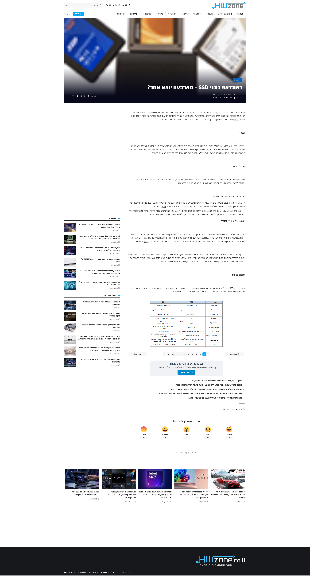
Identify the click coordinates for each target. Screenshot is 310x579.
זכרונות (147, 241)
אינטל (231, 409)
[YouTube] (126, 5)
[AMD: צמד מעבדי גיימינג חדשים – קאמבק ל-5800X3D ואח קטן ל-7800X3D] (70, 316)
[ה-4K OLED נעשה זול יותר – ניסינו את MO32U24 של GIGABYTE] (70, 305)
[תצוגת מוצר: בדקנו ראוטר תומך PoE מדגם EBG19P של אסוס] (70, 262)
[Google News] (122, 5)
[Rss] (107, 5)
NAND (236, 119)
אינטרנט (226, 409)
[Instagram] (119, 5)
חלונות (202, 254)
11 (168, 354)
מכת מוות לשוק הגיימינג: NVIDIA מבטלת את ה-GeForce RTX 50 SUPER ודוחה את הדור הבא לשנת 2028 (200, 393)
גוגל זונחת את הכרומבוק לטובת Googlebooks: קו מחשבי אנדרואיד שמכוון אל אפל (121, 494)
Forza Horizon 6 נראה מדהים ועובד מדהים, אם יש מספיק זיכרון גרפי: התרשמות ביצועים (228, 494)
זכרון (227, 115)
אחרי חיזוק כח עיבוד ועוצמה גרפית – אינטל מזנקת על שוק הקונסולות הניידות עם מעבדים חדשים (155, 494)
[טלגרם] (113, 5)
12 (164, 354)
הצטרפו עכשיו (186, 372)
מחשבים (237, 80)
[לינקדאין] (116, 5)
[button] (112, 14)
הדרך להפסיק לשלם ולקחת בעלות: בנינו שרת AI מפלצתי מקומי (217, 380)
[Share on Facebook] (88, 96)
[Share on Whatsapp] (80, 96)
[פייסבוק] (129, 5)
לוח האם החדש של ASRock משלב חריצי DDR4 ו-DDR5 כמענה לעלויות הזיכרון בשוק (209, 385)
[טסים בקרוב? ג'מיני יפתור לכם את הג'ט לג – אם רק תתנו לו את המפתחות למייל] (70, 285)
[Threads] (110, 5)
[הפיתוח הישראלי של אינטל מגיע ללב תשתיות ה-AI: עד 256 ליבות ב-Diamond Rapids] (70, 227)
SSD (216, 112)
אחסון (164, 206)
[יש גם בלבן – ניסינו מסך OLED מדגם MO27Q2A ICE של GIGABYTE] (70, 362)
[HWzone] (229, 5)
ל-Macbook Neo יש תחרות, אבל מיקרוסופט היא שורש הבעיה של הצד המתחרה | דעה (194, 494)
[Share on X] (84, 96)
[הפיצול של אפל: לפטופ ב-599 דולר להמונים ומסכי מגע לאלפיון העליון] (82, 479)
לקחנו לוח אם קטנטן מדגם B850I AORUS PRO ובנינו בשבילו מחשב (215, 397)
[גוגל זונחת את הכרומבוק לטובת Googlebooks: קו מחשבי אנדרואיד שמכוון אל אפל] (119, 479)
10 (173, 354)
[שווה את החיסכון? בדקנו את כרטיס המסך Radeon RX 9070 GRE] (70, 328)
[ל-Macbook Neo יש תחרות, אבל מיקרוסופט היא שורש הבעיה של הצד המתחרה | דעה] (191, 479)
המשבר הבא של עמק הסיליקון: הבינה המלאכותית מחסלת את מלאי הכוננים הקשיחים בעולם (206, 389)
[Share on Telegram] (77, 96)
